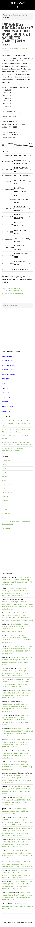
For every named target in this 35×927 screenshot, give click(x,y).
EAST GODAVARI (17, 291)
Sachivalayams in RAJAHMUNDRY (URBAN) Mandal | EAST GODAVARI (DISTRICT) (15, 811)
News (4, 480)
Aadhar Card (6, 461)
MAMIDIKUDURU (8, 293)
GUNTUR (5, 383)
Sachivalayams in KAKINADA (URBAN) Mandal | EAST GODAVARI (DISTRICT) (17, 906)
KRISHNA (5, 379)
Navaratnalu (6, 476)
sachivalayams (15, 288)
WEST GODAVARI (8, 374)
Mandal (4, 472)
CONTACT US (6, 514)
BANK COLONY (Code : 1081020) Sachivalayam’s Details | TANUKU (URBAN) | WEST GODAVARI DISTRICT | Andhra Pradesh (17, 864)
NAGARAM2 (19, 293)
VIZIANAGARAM (8, 361)
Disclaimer (5, 518)
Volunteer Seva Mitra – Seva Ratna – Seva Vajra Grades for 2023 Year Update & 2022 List (16, 423)
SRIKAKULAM (7, 356)
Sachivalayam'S (17, 3)
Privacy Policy (6, 528)
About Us (5, 510)
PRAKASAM (6, 388)
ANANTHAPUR (7, 406)
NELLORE (5, 393)
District (4, 468)
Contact (4, 464)
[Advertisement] (17, 329)
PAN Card (5, 488)
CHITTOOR (6, 397)
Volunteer (5, 500)
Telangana (5, 496)
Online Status (6, 484)
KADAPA (5, 402)
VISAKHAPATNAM (9, 365)
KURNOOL (6, 411)
